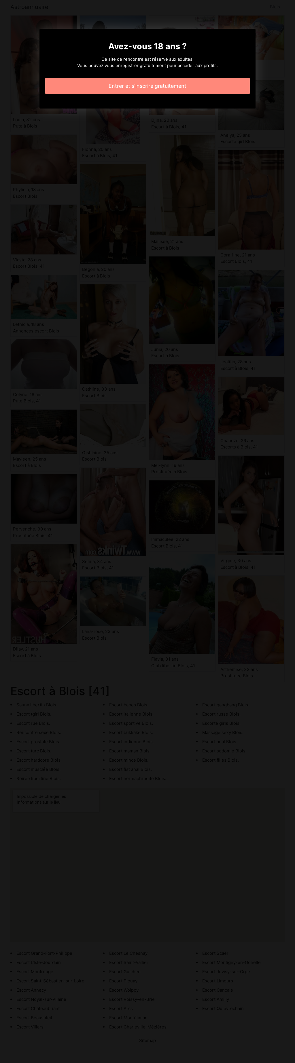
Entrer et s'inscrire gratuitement (147, 86)
